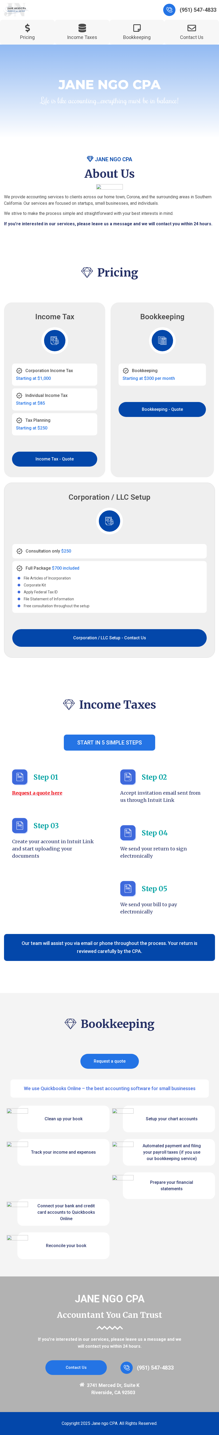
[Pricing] (27, 28)
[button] (109, 743)
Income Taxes (82, 37)
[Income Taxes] (82, 28)
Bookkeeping (137, 37)
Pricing (27, 37)
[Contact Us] (191, 28)
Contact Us (192, 37)
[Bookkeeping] (137, 28)
